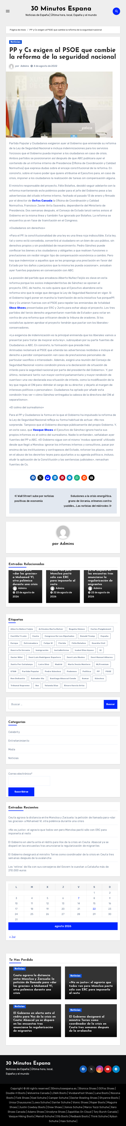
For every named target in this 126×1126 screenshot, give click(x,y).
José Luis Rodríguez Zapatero (44, 657)
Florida (62, 643)
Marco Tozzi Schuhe (96, 1107)
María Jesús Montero (79, 664)
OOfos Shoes (106, 1088)
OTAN (13, 671)
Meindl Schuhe (45, 1116)
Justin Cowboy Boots (32, 1107)
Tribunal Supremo (20, 685)
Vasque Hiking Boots (21, 1116)
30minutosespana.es (63, 1088)
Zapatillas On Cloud (79, 1111)
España (104, 636)
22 (94, 908)
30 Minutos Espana (61, 9)
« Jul (12, 937)
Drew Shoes (54, 1107)
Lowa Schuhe (41, 1102)
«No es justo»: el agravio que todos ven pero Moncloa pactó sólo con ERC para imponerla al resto (62, 574)
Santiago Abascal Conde (63, 678)
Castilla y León (18, 636)
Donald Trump (87, 636)
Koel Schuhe (39, 1097)
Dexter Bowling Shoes (83, 1097)
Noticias (15, 42)
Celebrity (14, 732)
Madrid (58, 664)
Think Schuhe (99, 1116)
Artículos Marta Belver (51, 629)
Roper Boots (97, 1102)
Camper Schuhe (58, 1097)
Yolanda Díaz (51, 685)
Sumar (85, 678)
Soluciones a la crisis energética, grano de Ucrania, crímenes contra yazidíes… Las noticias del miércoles (88, 501)
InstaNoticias (61, 650)
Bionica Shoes (87, 1088)
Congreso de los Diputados (59, 636)
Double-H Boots (15, 1093)
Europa (14, 643)
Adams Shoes (35, 1111)
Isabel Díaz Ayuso (84, 650)
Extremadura (31, 643)
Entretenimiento (18, 740)
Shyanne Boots (108, 1097)
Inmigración (42, 650)
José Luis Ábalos (76, 657)
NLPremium (102, 664)
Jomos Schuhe (73, 1107)
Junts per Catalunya (21, 664)
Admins (25, 66)
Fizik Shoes (22, 1097)
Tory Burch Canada (105, 1111)
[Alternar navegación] (8, 11)
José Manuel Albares (102, 657)
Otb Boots (62, 1116)
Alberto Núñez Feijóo (21, 629)
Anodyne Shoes (55, 1111)
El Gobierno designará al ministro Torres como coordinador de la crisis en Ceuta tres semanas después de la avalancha (89, 1023)
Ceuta (35, 636)
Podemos (72, 671)
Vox (37, 685)
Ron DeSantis (17, 678)
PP (98, 671)
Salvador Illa (37, 678)
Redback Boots (79, 1116)
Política (87, 671)
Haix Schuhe (68, 1121)
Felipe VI (48, 643)
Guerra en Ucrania (20, 650)
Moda (11, 749)
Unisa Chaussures (20, 1102)
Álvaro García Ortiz (74, 685)
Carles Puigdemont (101, 629)
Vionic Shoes (80, 1102)
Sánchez (99, 678)
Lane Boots (102, 1093)
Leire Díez (43, 664)
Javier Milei (16, 657)
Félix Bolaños (79, 643)
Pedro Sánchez (53, 671)
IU (100, 650)
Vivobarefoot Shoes (81, 1093)
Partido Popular (30, 671)
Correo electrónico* (20, 773)
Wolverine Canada (38, 1093)
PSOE (108, 671)
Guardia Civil (98, 643)
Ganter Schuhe (61, 1102)
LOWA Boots (59, 1093)
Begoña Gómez (77, 629)
